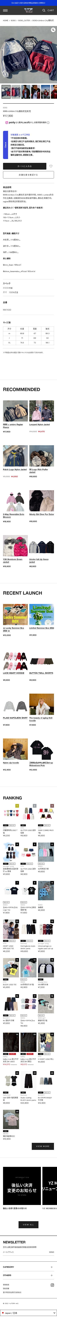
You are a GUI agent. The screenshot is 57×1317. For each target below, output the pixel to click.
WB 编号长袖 (43, 985)
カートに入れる (24, 166)
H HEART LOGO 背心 (46, 1059)
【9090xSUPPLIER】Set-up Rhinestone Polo (41, 764)
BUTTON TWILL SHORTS (41, 673)
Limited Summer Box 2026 (41, 628)
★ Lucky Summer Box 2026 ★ (13, 629)
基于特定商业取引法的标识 (12, 1292)
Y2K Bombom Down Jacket (12, 560)
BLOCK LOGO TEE (9, 985)
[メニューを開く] (5, 10)
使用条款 (6, 1285)
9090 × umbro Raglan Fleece (13, 425)
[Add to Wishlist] (51, 166)
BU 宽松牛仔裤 (8, 1020)
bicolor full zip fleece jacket (38, 560)
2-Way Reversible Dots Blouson (13, 515)
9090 (13, 20)
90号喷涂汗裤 (43, 869)
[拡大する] (53, 30)
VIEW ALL (28, 1224)
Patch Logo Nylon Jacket (15, 469)
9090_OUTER (24, 20)
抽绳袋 (40, 907)
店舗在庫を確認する (28, 175)
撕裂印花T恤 (42, 1020)
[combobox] (28, 1313)
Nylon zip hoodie (11, 762)
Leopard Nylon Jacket (39, 424)
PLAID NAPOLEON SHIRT (15, 718)
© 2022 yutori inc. (11, 1303)
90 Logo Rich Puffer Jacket (38, 470)
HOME (5, 20)
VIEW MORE (43, 1146)
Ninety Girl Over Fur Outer (41, 514)
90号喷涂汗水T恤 (27, 985)
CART (51, 10)
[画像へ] (6, 92)
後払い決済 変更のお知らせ (15, 1208)
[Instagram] (52, 1285)
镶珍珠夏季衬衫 (9, 1136)
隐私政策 (6, 1289)
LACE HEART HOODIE (13, 673)
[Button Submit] (52, 1252)
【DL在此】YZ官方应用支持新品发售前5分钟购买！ (29, 3)
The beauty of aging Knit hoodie (40, 719)
